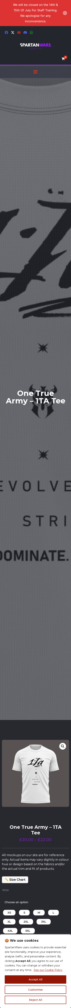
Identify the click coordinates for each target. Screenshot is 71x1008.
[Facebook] (6, 32)
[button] (62, 746)
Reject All (35, 1000)
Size (5, 890)
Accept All (35, 979)
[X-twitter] (12, 32)
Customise (35, 989)
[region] (35, 971)
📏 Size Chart (15, 879)
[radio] (9, 912)
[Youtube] (19, 32)
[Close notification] (65, 13)
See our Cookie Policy (48, 970)
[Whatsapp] (31, 32)
